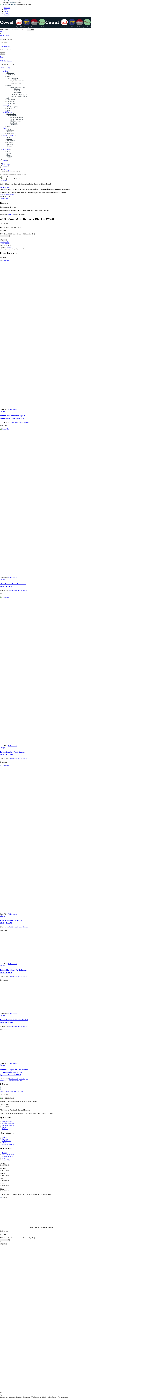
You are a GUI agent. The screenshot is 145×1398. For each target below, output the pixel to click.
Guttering (9, 85)
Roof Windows (7, 112)
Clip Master (18, 92)
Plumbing (6, 105)
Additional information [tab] (7, 194)
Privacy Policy (6, 1160)
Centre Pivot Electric (16, 119)
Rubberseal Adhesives (17, 82)
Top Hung (13, 123)
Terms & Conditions (8, 1154)
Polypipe (9, 156)
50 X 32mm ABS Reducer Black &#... (12, 1091)
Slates (8, 76)
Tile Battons (10, 133)
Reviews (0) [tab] (4, 198)
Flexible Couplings (12, 107)
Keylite (9, 153)
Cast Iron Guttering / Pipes (18, 96)
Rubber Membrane (12, 78)
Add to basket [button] (12, 409)
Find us (4, 1127)
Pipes (8, 110)
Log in (2, 53)
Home (2, 171)
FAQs (3, 1158)
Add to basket (5, 236)
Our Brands (6, 149)
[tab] (36, 181)
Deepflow (17, 90)
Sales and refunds (7, 1156)
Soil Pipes (10, 108)
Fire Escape (14, 124)
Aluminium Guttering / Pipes (19, 94)
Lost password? (5, 46)
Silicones (9, 146)
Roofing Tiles (11, 74)
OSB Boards (10, 130)
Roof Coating (11, 99)
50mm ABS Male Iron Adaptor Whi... (12, 1080)
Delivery (4, 1153)
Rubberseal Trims (15, 83)
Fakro (8, 126)
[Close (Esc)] (1, 1392)
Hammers (9, 139)
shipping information (8, 1125)
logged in (11, 214)
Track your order (7, 1122)
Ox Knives (10, 142)
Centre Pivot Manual (16, 117)
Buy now (3, 240)
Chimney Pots (11, 101)
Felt (8, 98)
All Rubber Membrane (17, 80)
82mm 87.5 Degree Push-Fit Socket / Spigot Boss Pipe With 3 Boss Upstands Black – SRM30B (14, 1072)
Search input (4, 29)
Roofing (5, 71)
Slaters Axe (10, 144)
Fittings (18, 171)
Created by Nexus (45, 1194)
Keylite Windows (12, 115)
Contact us (5, 1129)
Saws (8, 137)
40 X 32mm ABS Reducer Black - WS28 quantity (15, 234)
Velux (8, 151)
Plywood (9, 131)
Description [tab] (3, 180)
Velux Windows (11, 114)
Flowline (17, 89)
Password (3, 43)
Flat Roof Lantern (15, 121)
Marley (9, 155)
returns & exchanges (8, 1123)
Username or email (6, 39)
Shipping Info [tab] (4, 187)
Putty (8, 148)
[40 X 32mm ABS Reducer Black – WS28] (15, 1228)
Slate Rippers (11, 140)
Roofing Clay (11, 103)
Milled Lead (10, 73)
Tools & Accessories (9, 135)
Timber (5, 128)
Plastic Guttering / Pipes (17, 87)
